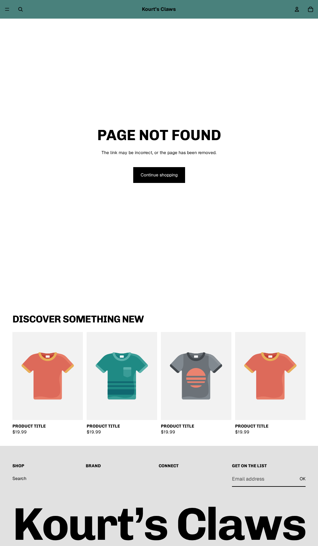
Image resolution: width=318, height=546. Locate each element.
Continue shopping (159, 175)
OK (303, 479)
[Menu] (7, 9)
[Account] (297, 9)
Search (19, 478)
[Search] (20, 9)
